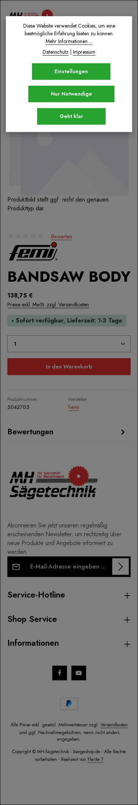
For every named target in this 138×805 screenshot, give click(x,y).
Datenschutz (55, 52)
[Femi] (33, 251)
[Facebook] (59, 673)
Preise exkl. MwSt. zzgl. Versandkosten (48, 304)
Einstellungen (71, 71)
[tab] (67, 431)
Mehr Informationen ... (69, 41)
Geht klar (71, 116)
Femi (73, 407)
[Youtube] (78, 673)
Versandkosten (114, 725)
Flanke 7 (95, 759)
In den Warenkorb (69, 367)
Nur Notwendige (71, 93)
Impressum (84, 52)
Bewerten (61, 236)
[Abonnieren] (120, 566)
